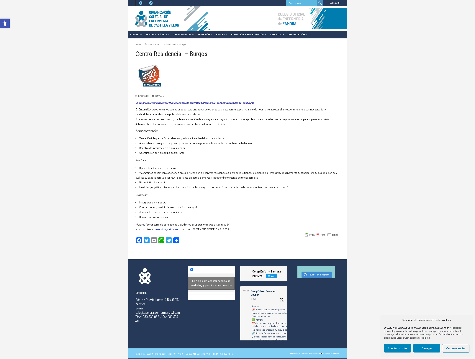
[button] (5, 23)
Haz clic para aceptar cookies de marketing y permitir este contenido (211, 283)
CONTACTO (335, 2)
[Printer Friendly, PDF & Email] (322, 234)
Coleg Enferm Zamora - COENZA (263, 293)
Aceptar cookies (397, 348)
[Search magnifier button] (320, 3)
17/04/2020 (143, 96)
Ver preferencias (456, 348)
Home (138, 44)
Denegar (427, 348)
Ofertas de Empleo (151, 44)
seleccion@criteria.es (167, 229)
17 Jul (253, 298)
